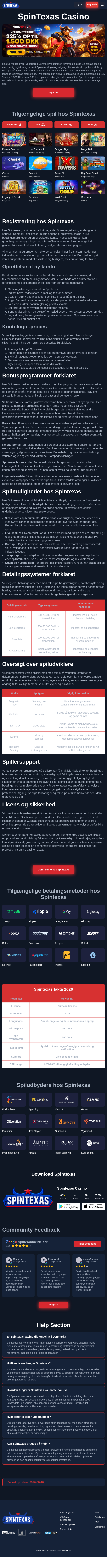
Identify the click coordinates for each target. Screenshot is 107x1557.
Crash (64, 124)
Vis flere (53, 1305)
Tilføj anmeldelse (87, 1244)
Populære (12, 124)
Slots (90, 124)
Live (38, 124)
